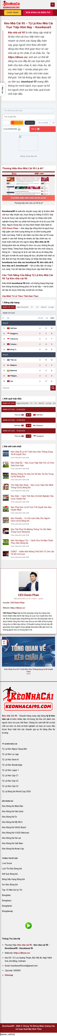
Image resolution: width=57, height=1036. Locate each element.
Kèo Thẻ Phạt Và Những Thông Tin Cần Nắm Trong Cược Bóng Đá (31, 530)
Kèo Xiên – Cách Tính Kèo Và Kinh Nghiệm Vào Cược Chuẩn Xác (32, 497)
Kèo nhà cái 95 (24, 945)
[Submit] (53, 388)
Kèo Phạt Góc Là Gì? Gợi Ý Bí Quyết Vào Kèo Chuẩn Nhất (31, 508)
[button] (2, 89)
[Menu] (53, 5)
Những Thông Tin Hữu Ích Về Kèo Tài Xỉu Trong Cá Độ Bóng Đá (32, 475)
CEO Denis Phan (10, 228)
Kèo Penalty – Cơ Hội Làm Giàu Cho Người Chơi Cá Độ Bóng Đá (30, 519)
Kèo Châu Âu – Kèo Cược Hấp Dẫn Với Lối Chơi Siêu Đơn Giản (32, 464)
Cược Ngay (13, 12)
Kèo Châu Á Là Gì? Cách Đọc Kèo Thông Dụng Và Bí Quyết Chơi (32, 453)
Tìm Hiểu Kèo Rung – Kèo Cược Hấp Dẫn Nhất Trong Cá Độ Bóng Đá (32, 486)
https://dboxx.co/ (17, 608)
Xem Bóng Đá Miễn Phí (38, 12)
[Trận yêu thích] (5, 122)
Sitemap (9, 975)
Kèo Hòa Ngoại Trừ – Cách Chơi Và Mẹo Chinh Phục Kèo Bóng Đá (32, 541)
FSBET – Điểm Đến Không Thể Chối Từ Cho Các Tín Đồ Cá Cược (32, 552)
